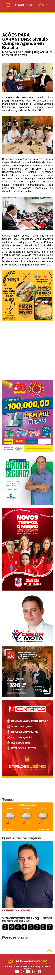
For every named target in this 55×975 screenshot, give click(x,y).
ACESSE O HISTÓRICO (17, 910)
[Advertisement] (27, 353)
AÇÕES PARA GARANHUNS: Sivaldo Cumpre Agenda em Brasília (25, 41)
